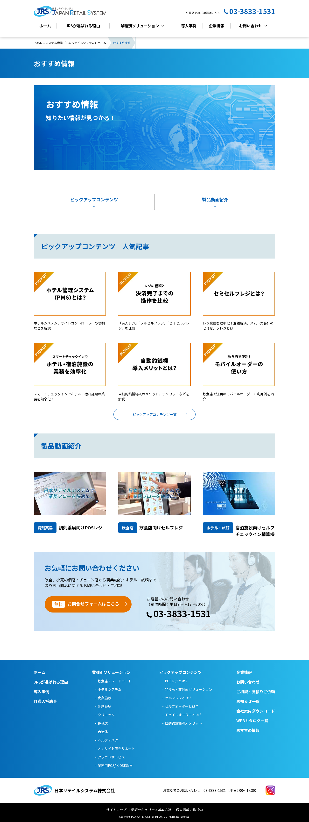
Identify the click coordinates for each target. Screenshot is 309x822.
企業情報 (216, 26)
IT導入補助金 (45, 701)
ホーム (45, 26)
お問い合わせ (250, 26)
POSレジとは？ (176, 680)
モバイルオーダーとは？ (183, 714)
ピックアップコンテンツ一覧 (154, 414)
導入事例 (189, 26)
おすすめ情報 (248, 730)
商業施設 (104, 697)
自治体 (103, 731)
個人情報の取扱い (189, 809)
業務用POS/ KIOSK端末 (115, 765)
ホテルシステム (109, 689)
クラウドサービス (111, 757)
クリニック (106, 714)
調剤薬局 (104, 706)
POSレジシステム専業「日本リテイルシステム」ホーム (70, 43)
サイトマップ (116, 809)
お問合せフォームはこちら (86, 603)
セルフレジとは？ (178, 697)
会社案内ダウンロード (255, 711)
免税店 (103, 723)
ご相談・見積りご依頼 (255, 691)
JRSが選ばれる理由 (83, 26)
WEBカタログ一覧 (252, 720)
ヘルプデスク (108, 740)
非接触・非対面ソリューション (188, 689)
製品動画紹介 (215, 199)
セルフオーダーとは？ (182, 706)
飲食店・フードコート (115, 680)
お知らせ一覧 (248, 701)
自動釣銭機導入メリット (183, 723)
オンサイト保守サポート (116, 748)
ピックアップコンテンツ (94, 199)
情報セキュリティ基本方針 (151, 809)
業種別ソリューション (139, 26)
